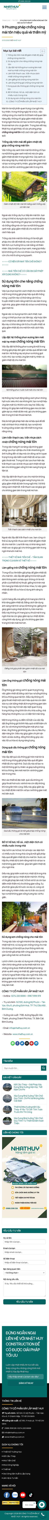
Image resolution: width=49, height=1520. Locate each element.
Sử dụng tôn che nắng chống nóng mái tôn (25, 63)
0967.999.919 (34, 995)
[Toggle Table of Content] (41, 51)
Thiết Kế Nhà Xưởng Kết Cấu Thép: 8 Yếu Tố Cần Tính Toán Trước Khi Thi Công (28, 1109)
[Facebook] (6, 1494)
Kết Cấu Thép (9, 1456)
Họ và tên (7, 1238)
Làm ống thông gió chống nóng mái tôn (25, 82)
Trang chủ (6, 20)
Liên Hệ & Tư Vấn (10, 1478)
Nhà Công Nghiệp (11, 1464)
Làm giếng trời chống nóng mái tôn (23, 79)
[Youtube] (22, 1494)
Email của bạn (9, 1248)
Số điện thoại (9, 1258)
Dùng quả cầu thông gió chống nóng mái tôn (26, 87)
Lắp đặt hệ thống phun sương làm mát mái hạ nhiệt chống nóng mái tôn (25, 69)
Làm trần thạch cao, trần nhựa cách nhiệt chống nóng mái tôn (24, 75)
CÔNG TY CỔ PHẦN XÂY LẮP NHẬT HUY (25, 101)
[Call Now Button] (42, 1514)
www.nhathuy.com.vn (23, 1034)
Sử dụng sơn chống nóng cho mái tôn (24, 98)
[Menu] (44, 7)
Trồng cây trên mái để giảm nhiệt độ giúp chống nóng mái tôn (25, 56)
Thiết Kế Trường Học (12, 1451)
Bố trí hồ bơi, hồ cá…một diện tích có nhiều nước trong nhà (23, 93)
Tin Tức (15, 20)
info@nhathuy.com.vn (19, 1028)
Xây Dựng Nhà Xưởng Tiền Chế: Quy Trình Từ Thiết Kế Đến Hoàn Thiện (29, 1121)
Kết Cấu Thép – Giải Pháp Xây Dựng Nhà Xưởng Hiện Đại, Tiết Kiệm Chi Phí (28, 1087)
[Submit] (43, 1068)
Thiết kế (6, 1469)
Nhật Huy (17, 40)
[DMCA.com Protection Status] (11, 1502)
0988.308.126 (9, 1428)
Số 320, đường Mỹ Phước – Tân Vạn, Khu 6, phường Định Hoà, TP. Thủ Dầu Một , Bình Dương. (24, 1005)
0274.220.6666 (18, 995)
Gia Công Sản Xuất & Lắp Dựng (16, 1473)
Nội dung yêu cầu (11, 1279)
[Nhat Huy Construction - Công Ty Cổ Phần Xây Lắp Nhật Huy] (15, 7)
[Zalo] (14, 1494)
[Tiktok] (30, 1494)
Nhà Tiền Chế (9, 1460)
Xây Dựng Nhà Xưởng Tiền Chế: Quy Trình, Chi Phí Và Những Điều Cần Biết (29, 1098)
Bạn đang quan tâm (11, 1269)
